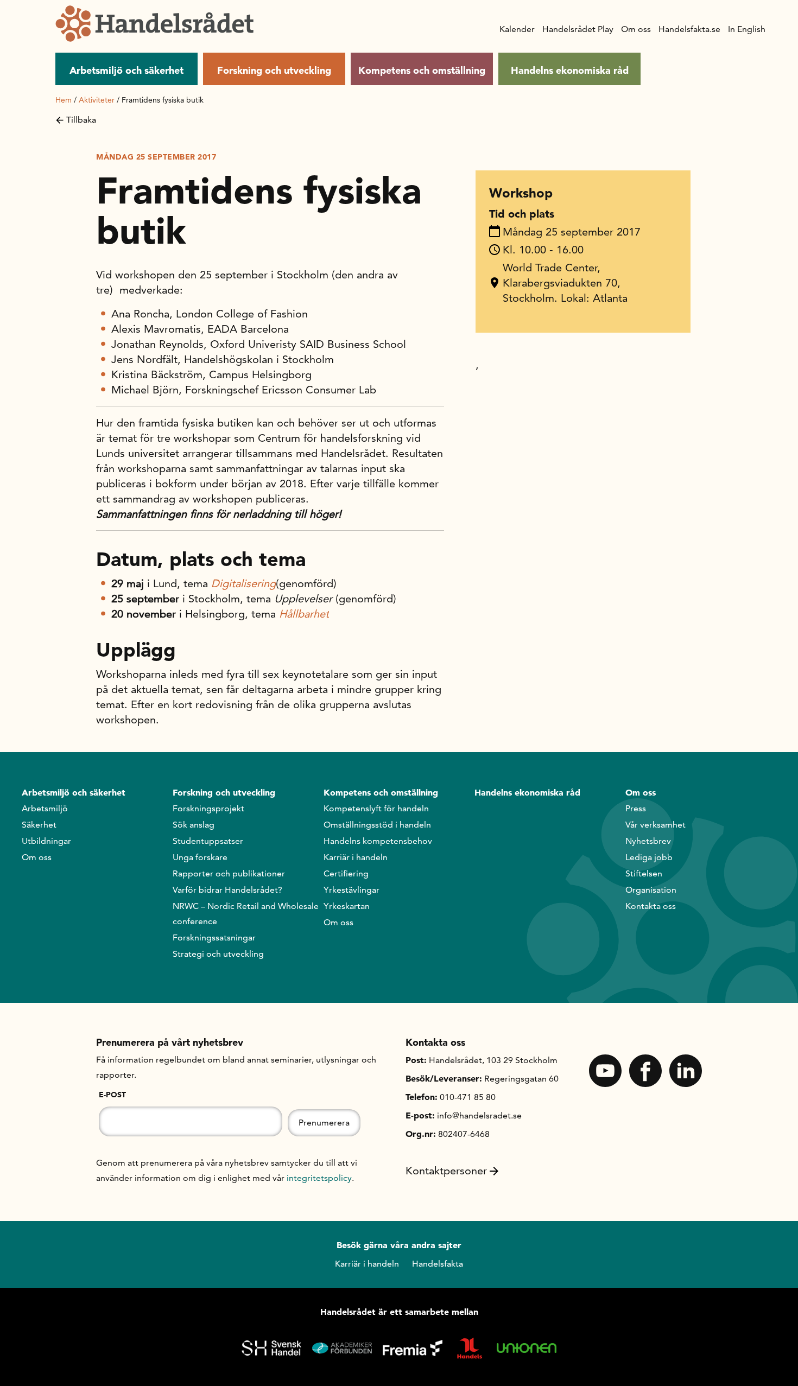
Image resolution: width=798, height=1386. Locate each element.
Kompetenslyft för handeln (376, 808)
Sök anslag (193, 824)
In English (746, 29)
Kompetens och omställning (421, 70)
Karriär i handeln (356, 857)
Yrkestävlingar (351, 890)
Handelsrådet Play (577, 29)
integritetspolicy (319, 1178)
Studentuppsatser (208, 841)
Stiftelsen (643, 873)
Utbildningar (46, 841)
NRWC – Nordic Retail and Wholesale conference (246, 913)
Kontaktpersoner (446, 1170)
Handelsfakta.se (689, 29)
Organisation (650, 890)
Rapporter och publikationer (229, 873)
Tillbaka (81, 120)
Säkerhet (39, 824)
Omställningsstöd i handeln (377, 824)
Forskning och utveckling (274, 70)
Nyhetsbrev (648, 841)
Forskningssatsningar (214, 937)
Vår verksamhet (655, 824)
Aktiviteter (97, 100)
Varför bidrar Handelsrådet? (227, 890)
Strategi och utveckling (218, 954)
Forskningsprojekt (208, 808)
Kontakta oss (650, 906)
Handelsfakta (437, 1263)
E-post (112, 1094)
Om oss (636, 29)
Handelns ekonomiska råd (570, 70)
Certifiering (346, 873)
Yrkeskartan (347, 906)
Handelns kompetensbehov (378, 841)
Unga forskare (200, 857)
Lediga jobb (649, 857)
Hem (63, 100)
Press (635, 808)
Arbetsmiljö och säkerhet (126, 70)
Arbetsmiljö (45, 808)
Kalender (517, 29)
